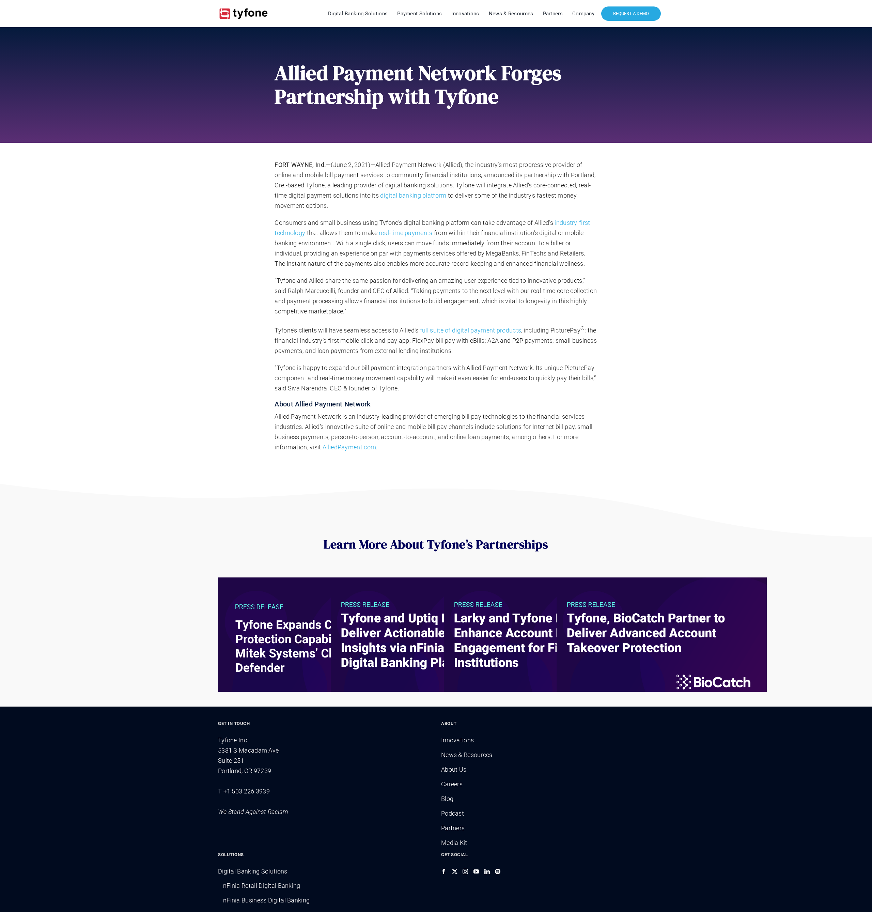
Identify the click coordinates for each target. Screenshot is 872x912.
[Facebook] (444, 871)
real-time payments (405, 232)
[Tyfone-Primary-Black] (243, 7)
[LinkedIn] (487, 871)
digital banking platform (413, 195)
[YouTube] (476, 871)
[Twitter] (454, 871)
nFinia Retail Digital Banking (261, 885)
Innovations (457, 740)
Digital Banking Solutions (252, 871)
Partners (453, 828)
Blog (447, 798)
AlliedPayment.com (349, 447)
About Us (453, 769)
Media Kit (454, 842)
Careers (452, 784)
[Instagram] (465, 871)
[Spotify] (497, 871)
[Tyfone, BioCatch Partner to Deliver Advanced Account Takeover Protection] (662, 643)
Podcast (452, 813)
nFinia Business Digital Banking (266, 900)
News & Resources (467, 754)
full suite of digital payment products (470, 330)
